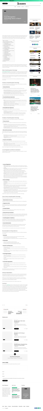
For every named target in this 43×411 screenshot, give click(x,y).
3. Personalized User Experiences (7, 44)
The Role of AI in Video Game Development (19, 321)
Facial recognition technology (6, 71)
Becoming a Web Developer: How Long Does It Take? (37, 37)
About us (23, 6)
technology (8, 284)
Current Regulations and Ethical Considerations (8, 48)
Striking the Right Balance (6, 60)
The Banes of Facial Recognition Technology (8, 45)
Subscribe (5, 3)
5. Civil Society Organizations (7, 59)
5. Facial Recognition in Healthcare (7, 54)
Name (3, 371)
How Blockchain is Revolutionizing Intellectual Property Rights (20, 345)
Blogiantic (7, 408)
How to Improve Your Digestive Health (37, 28)
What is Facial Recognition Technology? (7, 41)
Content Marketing (33, 103)
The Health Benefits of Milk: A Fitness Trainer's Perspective (20, 0)
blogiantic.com (6, 19)
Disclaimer (27, 406)
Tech (4, 328)
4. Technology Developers (6, 58)
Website (3, 376)
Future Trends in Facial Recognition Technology (8, 50)
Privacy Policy (20, 406)
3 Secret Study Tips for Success (32, 28)
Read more (16, 328)
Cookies (24, 406)
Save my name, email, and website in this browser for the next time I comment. (13, 378)
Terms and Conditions (15, 406)
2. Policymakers (5, 57)
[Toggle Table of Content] (13, 40)
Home (15, 6)
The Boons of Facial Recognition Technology (8, 42)
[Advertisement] (15, 30)
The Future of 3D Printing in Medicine (19, 333)
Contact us (27, 6)
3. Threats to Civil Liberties (6, 47)
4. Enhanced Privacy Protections (7, 53)
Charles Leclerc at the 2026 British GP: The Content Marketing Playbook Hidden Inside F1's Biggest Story (35, 108)
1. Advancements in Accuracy (7, 51)
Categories (18, 6)
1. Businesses (5, 56)
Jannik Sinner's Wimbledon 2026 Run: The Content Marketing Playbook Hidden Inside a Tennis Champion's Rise (35, 90)
